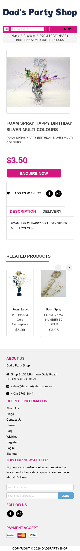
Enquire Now (34, 173)
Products (29, 35)
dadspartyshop (55, 548)
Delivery (51, 211)
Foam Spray (20, 309)
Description (23, 211)
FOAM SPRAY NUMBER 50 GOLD (53, 319)
